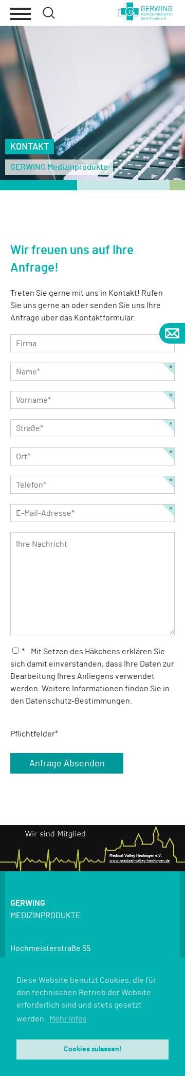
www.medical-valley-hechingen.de (139, 861)
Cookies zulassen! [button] (93, 1049)
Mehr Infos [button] (68, 1019)
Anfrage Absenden (67, 763)
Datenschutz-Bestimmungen (78, 701)
